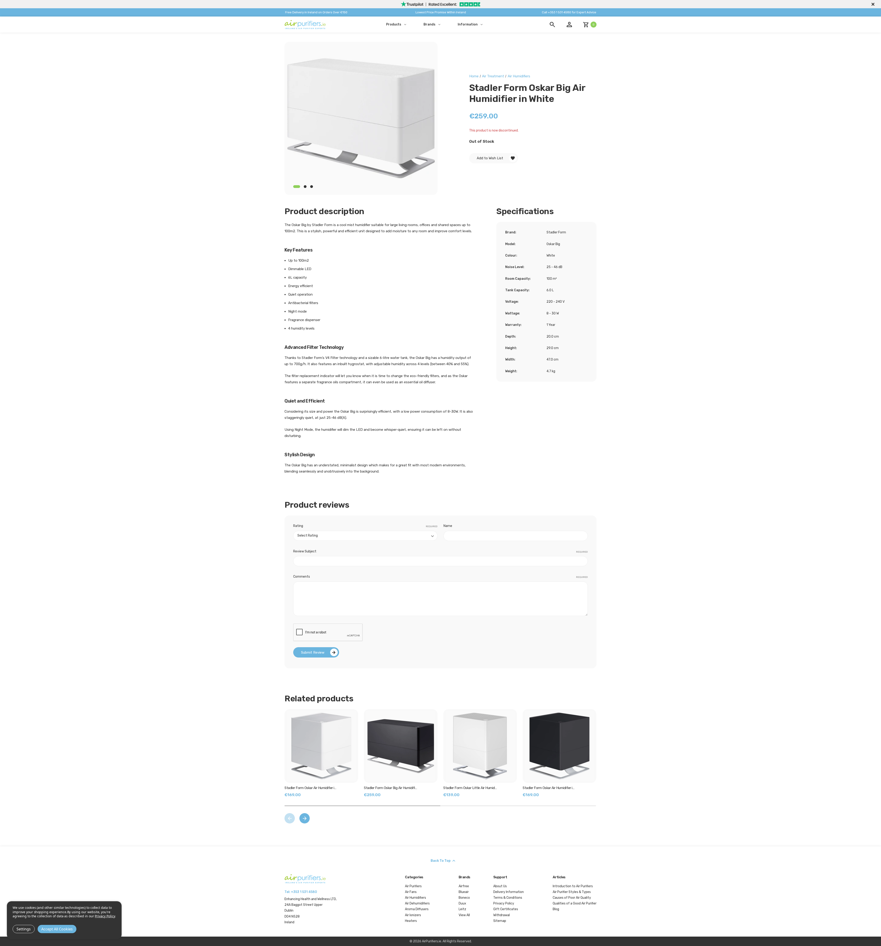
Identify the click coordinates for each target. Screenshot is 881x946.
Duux (462, 903)
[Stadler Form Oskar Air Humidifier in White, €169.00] (321, 746)
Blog (556, 909)
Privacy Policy (503, 903)
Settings (24, 929)
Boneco (464, 898)
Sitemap (499, 921)
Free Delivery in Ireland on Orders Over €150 (316, 12)
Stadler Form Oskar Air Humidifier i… (310, 788)
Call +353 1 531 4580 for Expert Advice (569, 12)
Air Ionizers (413, 915)
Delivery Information (508, 892)
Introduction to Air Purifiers (573, 886)
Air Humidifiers (415, 898)
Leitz (462, 909)
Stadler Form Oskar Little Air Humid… (470, 788)
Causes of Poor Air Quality (572, 898)
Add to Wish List (490, 158)
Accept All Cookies (57, 929)
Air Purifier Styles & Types (572, 892)
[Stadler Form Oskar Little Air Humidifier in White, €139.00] (480, 746)
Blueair (464, 892)
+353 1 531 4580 (304, 892)
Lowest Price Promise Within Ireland (440, 12)
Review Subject (440, 551)
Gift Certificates (505, 909)
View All (464, 915)
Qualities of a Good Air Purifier (575, 903)
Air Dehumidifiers (417, 903)
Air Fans (411, 892)
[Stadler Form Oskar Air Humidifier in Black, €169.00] (559, 746)
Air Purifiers (413, 886)
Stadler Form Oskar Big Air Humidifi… (390, 788)
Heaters (411, 921)
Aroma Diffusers (417, 909)
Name (447, 526)
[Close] (872, 4)
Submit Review (312, 652)
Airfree (464, 886)
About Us (500, 886)
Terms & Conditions (507, 898)
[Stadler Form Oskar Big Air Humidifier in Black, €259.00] (400, 746)
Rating (365, 526)
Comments (440, 577)
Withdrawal (501, 915)
